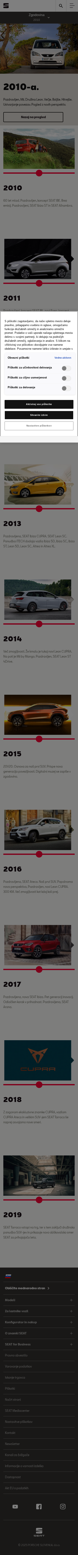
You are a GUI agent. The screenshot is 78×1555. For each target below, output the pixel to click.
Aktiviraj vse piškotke (39, 404)
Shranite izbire (39, 415)
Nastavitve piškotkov (39, 425)
